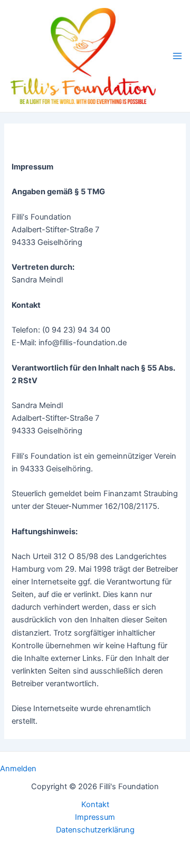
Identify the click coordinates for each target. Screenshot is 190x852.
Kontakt (95, 804)
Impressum (95, 817)
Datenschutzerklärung (95, 830)
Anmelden (18, 768)
